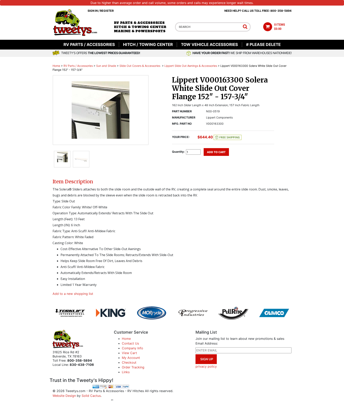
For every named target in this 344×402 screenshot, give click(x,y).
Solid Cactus (91, 396)
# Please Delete (263, 44)
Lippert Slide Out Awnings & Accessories (190, 65)
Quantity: (178, 151)
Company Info (132, 348)
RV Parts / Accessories (89, 44)
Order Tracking (133, 367)
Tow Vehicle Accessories (209, 44)
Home (56, 65)
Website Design (64, 396)
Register (107, 10)
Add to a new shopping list (73, 294)
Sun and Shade (106, 65)
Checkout (129, 362)
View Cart (129, 353)
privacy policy (206, 366)
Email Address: (206, 343)
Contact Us (130, 343)
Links (126, 372)
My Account (131, 358)
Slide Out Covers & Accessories (140, 65)
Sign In (93, 10)
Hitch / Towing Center (148, 44)
